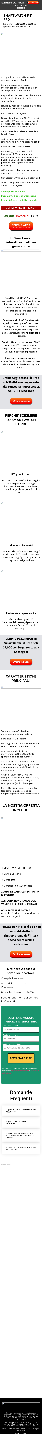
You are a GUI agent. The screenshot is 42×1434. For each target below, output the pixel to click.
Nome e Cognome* (10, 1026)
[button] (21, 1110)
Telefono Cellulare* (10, 1035)
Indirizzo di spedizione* (12, 1044)
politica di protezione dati (20, 1071)
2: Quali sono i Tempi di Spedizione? (16, 1123)
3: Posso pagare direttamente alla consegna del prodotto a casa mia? (20, 1136)
